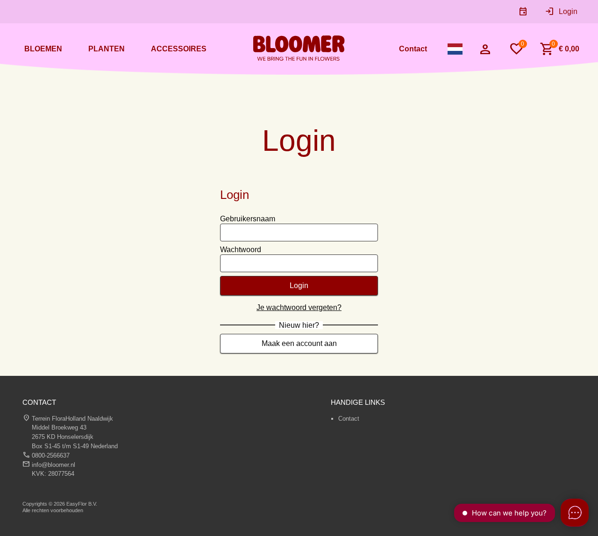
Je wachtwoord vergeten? (299, 307)
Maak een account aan (299, 343)
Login (299, 285)
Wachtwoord (240, 250)
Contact (348, 418)
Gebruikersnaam (247, 219)
